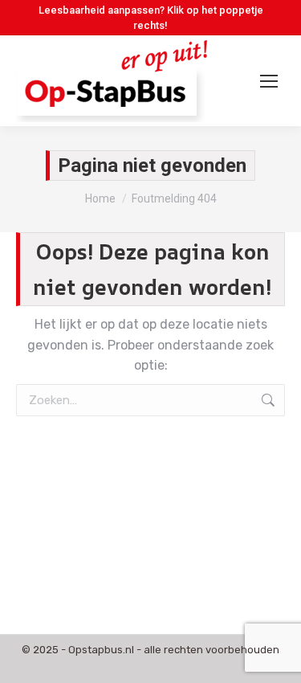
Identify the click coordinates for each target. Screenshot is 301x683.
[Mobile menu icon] (269, 81)
